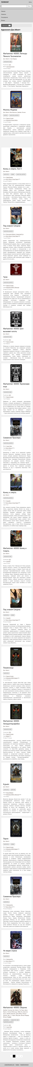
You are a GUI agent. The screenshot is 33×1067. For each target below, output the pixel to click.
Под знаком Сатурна (11, 226)
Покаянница (8, 668)
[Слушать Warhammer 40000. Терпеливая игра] (16, 373)
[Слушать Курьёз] (16, 772)
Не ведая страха (10, 950)
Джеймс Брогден (11, 1013)
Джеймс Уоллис (21, 112)
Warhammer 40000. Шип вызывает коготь (13, 330)
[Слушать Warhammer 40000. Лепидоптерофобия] (16, 711)
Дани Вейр (19, 1013)
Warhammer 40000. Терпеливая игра (16, 385)
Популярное (4, 17)
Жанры (3, 20)
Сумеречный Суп (19, 234)
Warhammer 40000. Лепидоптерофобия (11, 722)
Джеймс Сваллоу (7, 1010)
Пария (5, 838)
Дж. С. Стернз (11, 1015)
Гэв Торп (21, 1010)
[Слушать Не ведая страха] (16, 939)
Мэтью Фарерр (25, 1015)
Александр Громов (10, 66)
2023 (10, 1025)
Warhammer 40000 (7, 61)
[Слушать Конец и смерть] (16, 482)
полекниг (5, 2)
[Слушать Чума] (16, 269)
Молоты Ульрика (10, 110)
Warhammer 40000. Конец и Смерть (14, 549)
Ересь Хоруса (9, 448)
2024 (10, 732)
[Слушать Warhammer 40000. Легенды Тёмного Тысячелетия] (16, 42)
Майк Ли (20, 1012)
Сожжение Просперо (11, 437)
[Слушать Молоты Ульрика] (16, 99)
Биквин (7, 736)
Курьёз (6, 784)
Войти (30, 2)
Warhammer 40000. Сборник (15, 1007)
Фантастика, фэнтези (14, 115)
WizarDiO (8, 501)
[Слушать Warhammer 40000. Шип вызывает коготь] (16, 319)
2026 (10, 64)
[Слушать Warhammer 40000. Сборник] (16, 997)
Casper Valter (9, 446)
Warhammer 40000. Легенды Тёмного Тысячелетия (15, 54)
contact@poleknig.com (9, 1064)
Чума (5, 277)
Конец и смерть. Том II (12, 169)
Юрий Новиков (9, 177)
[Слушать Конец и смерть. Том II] (16, 157)
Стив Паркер (13, 59)
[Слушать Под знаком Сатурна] (16, 215)
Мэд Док (18, 1015)
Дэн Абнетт (6, 59)
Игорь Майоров (9, 792)
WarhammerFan (9, 904)
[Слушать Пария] (16, 827)
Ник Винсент (13, 112)
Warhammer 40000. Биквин (11, 678)
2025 (10, 339)
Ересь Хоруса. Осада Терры (12, 179)
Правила (17, 1064)
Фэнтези (5, 115)
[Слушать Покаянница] (16, 656)
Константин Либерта (10, 234)
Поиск (29, 6)
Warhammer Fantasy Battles (12, 120)
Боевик (12, 174)
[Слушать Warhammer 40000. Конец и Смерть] (16, 538)
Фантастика (6, 174)
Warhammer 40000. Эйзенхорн (12, 287)
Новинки (3, 14)
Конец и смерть (9, 492)
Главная (3, 11)
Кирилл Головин (9, 118)
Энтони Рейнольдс (12, 1012)
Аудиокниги (6, 25)
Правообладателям (24, 1064)
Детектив (13, 789)
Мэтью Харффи (7, 1017)
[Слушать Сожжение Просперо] (16, 426)
